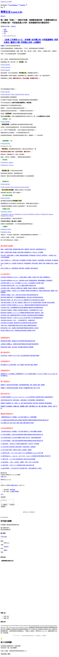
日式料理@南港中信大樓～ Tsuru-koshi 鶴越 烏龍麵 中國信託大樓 (18, 285)
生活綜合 (13, 26)
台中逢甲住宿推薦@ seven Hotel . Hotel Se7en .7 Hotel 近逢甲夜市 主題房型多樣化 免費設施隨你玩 (27, 397)
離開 (9, 654)
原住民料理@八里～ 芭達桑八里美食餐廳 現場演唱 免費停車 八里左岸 (20, 328)
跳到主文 (3, 16)
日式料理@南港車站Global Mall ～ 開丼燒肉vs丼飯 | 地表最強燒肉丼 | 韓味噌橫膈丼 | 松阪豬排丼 (26, 280)
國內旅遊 (12, 489)
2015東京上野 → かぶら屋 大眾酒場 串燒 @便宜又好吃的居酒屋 (18, 459)
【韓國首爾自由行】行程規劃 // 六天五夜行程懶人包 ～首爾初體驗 (19, 417)
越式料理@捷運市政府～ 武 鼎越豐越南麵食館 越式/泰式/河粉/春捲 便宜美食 (22, 297)
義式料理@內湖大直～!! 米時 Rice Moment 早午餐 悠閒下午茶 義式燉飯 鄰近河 (22, 317)
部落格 (5, 31)
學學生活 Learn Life (11, 12)
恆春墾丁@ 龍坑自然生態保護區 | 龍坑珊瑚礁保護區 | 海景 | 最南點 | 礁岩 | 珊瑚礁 (23, 385)
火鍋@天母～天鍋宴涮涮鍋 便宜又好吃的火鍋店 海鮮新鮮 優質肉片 (19, 325)
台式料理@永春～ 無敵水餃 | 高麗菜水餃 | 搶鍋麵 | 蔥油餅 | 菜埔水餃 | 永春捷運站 (22, 288)
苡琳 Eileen (3, 476)
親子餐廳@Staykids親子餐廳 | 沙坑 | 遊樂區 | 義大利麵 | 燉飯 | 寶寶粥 (19, 364)
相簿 (5, 29)
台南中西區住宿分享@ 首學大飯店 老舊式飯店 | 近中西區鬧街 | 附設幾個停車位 (22, 400)
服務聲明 (44, 635)
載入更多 (3, 497)
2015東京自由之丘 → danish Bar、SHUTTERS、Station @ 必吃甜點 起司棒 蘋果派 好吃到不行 (26, 456)
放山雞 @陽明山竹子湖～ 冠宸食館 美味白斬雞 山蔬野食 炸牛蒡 (18, 330)
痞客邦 (12, 485)
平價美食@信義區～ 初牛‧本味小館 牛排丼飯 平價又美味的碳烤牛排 (19, 295)
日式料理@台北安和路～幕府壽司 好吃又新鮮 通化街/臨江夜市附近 (19, 323)
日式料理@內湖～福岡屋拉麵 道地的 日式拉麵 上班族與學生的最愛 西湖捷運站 (22, 315)
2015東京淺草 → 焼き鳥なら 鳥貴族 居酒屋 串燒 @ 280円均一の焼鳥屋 (20, 443)
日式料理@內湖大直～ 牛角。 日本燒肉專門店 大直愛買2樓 (18, 320)
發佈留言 (3, 506)
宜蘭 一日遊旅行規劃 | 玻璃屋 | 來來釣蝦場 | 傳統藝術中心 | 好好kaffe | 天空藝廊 (22, 252)
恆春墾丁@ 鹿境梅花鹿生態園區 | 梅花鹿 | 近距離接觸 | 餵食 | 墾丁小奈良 (20, 388)
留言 (16, 485)
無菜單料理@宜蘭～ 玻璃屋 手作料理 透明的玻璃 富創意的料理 (18, 341)
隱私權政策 (38, 635)
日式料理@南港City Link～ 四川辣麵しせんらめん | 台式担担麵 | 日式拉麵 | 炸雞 (22, 283)
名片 (5, 33)
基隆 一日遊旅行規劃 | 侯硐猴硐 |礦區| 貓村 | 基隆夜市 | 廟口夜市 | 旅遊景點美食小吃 (23, 249)
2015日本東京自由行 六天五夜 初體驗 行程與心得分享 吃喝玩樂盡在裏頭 (21, 437)
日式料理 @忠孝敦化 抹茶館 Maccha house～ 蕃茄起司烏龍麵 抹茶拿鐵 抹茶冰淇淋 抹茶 (24, 305)
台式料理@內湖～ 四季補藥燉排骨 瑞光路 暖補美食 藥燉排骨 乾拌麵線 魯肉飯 (22, 307)
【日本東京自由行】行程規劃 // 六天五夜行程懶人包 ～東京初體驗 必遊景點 (21, 431)
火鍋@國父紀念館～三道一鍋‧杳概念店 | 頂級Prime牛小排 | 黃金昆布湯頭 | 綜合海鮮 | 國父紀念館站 (28, 302)
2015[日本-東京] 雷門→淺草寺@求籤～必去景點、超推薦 (16, 450)
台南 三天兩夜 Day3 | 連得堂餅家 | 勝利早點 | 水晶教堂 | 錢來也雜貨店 (19, 268)
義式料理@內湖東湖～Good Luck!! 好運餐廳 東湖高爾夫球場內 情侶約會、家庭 (22, 312)
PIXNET (18, 635)
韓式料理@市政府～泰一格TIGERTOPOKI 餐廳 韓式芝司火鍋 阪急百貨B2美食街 (22, 300)
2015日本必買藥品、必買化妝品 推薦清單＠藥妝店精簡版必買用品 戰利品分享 (22, 434)
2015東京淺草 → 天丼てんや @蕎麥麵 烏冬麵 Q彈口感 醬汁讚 (17, 465)
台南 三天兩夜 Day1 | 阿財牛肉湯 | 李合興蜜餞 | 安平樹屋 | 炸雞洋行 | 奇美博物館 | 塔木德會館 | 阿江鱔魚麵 (29, 260)
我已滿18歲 (3, 654)
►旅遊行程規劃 (14, 491)
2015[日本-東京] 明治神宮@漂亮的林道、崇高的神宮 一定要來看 (18, 446)
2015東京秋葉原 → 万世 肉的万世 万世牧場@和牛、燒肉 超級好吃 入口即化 (21, 468)
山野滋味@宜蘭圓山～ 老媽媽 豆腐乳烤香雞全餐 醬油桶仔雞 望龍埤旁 (20, 344)
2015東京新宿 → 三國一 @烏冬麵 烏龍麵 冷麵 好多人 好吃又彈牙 (20, 462)
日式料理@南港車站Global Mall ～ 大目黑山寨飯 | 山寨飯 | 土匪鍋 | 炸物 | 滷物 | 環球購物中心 (26, 277)
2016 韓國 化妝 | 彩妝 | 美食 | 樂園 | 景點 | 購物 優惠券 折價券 (17, 423)
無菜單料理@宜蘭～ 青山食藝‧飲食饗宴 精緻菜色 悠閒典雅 (17, 347)
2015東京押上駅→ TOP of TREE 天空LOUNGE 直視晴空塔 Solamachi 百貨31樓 (22, 453)
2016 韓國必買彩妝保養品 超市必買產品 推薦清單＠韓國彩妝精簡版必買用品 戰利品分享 (25, 420)
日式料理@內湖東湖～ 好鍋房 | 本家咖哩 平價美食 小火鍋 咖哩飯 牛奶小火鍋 (21, 310)
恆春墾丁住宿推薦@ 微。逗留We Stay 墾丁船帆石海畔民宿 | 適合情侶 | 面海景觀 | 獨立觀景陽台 (26, 403)
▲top (2, 494)
